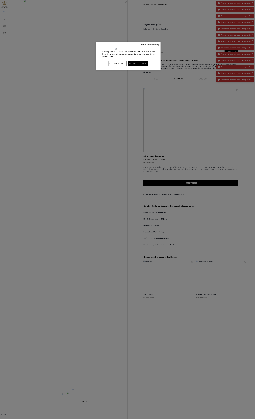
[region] (128, 56)
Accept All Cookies (138, 63)
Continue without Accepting (149, 44)
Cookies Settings (117, 63)
